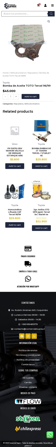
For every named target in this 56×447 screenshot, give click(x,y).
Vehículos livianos (18, 73)
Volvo (15, 144)
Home (6, 73)
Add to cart (30, 96)
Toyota (6, 82)
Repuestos (33, 73)
